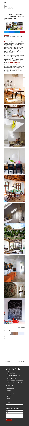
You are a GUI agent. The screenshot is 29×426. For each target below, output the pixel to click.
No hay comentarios (21, 327)
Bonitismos (9, 395)
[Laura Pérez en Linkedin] (13, 369)
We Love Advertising (10, 391)
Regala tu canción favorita (11, 378)
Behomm (6, 35)
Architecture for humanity (14, 62)
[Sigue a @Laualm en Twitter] (7, 369)
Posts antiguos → (21, 361)
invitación (17, 69)
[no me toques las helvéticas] (8, 9)
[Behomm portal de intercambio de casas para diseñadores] (14, 29)
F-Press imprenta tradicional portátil (13, 375)
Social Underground (10, 393)
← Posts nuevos (7, 361)
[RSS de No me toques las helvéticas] (19, 369)
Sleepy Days (9, 400)
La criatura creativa (10, 388)
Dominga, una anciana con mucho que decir (15, 382)
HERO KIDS (9, 376)
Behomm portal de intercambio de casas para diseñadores (14, 17)
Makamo (8, 398)
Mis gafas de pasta (10, 396)
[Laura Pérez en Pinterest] (16, 369)
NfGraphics (9, 390)
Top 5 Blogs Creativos (11, 373)
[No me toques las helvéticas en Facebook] (10, 369)
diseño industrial (9, 327)
